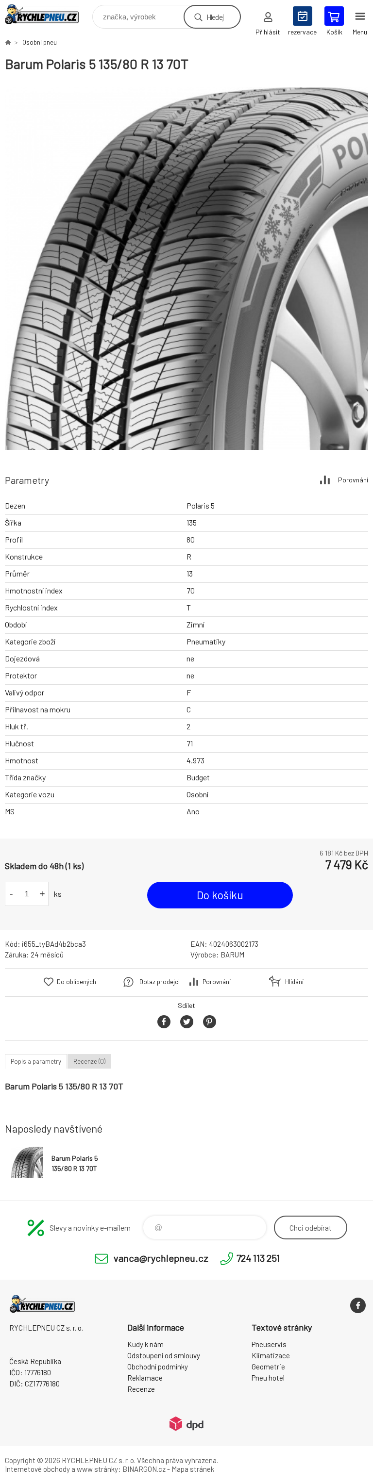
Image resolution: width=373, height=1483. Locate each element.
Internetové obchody (37, 1469)
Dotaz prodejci (159, 982)
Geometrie (268, 1366)
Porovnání (353, 480)
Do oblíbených (76, 982)
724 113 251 (258, 1258)
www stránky (97, 1469)
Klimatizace (271, 1355)
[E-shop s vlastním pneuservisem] (8, 42)
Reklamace (145, 1377)
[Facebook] (358, 1305)
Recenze (141, 1388)
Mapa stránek (192, 1469)
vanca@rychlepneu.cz (161, 1258)
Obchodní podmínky (157, 1366)
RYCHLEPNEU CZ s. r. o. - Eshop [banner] (48, 14)
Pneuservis (269, 1344)
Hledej (215, 16)
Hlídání (294, 982)
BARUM (232, 954)
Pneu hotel (268, 1377)
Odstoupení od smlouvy (163, 1355)
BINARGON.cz (144, 1469)
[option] (186, 268)
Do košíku (220, 895)
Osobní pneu (39, 42)
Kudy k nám (145, 1344)
